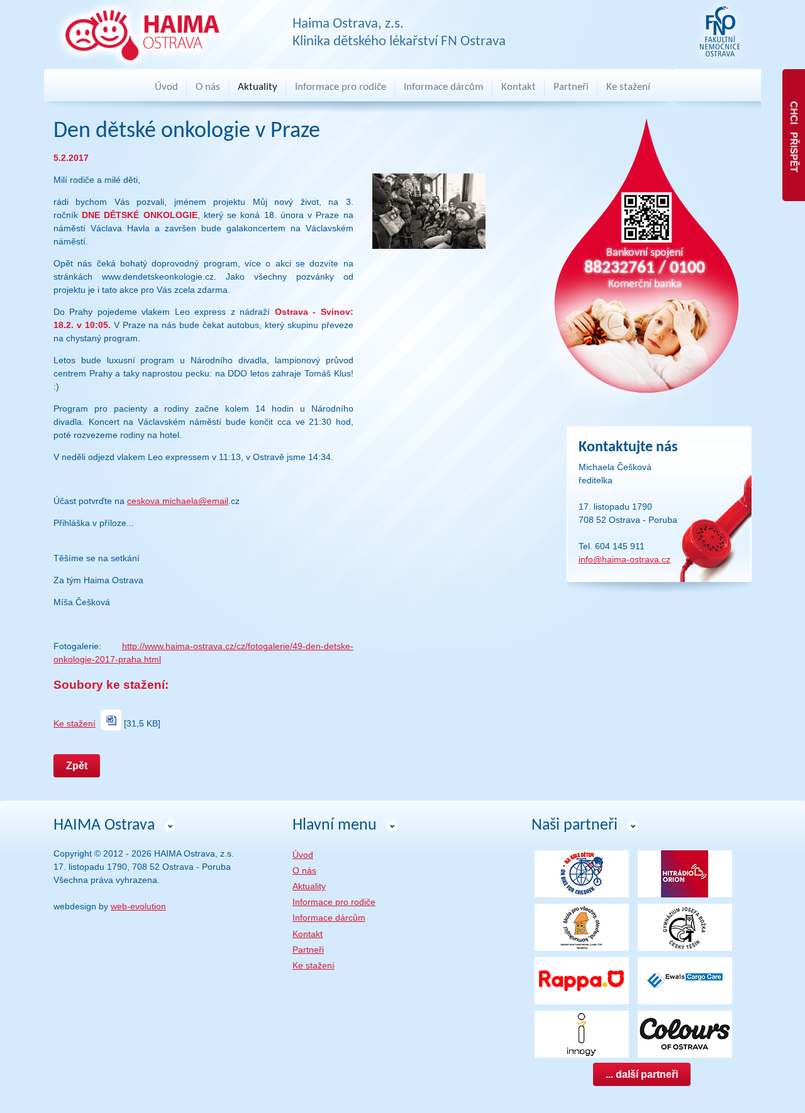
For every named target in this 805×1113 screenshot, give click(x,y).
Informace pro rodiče (333, 902)
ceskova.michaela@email (177, 501)
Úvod (166, 87)
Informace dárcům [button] (444, 87)
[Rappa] (581, 980)
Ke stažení (628, 87)
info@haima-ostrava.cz (624, 559)
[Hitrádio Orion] (685, 873)
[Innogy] (581, 1033)
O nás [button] (208, 87)
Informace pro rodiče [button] (340, 87)
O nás (304, 870)
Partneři (571, 87)
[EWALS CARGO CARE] (685, 980)
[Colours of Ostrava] (685, 1033)
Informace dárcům (328, 918)
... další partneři (642, 1074)
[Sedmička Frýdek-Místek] (581, 926)
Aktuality (257, 87)
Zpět (76, 765)
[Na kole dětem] (581, 873)
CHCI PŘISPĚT (794, 135)
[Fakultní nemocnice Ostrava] (719, 32)
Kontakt (518, 87)
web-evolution (138, 906)
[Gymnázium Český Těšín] (685, 926)
